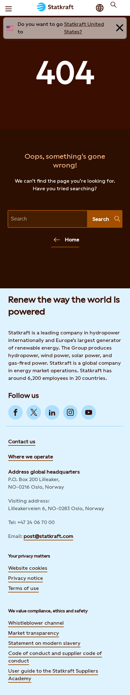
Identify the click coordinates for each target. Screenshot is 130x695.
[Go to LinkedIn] (52, 412)
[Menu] (8, 8)
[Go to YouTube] (88, 412)
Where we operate (30, 457)
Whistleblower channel (36, 623)
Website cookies (27, 568)
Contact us (21, 442)
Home (72, 240)
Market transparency (33, 633)
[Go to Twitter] (34, 412)
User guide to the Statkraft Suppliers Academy (53, 674)
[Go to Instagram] (70, 412)
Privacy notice (25, 578)
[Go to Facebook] (15, 412)
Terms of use (23, 588)
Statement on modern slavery (44, 643)
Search (100, 219)
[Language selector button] (99, 8)
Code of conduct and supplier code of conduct (55, 657)
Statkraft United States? (84, 28)
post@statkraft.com (48, 536)
